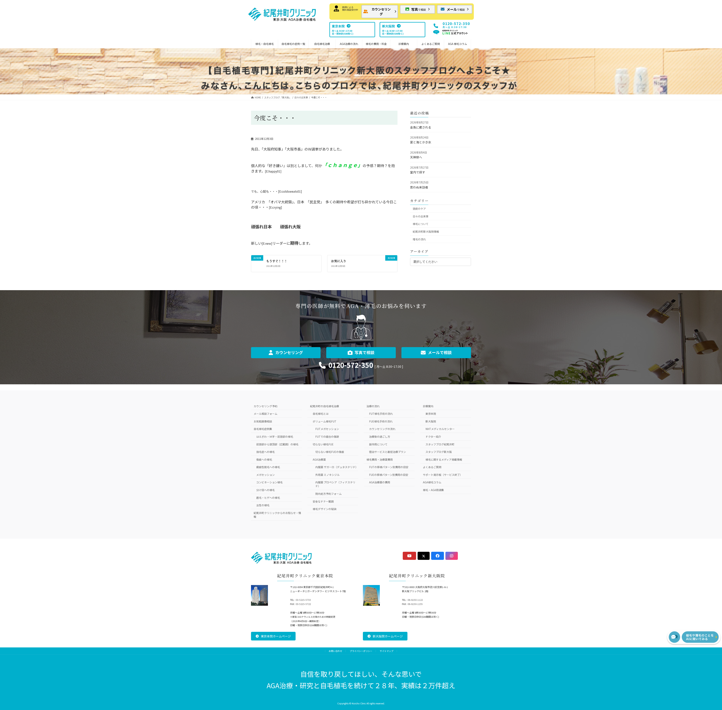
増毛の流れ (419, 239)
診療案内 (428, 406)
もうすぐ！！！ (276, 261)
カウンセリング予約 (265, 406)
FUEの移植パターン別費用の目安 (388, 475)
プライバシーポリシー (361, 650)
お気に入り (338, 261)
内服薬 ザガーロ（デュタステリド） (336, 467)
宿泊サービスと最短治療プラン (387, 452)
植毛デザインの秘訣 (324, 509)
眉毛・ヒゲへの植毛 (268, 498)
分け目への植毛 (265, 490)
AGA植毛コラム (432, 482)
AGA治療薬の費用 (379, 482)
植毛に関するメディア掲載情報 (443, 459)
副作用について (378, 444)
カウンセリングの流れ (382, 429)
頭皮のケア (419, 208)
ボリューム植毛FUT (324, 421)
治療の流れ (373, 406)
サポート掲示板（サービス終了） (442, 475)
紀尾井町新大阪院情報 (426, 231)
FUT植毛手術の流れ (381, 414)
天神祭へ (416, 157)
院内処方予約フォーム (328, 494)
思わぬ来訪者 (419, 187)
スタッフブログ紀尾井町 (439, 444)
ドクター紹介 (433, 436)
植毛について (420, 224)
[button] (379, 11)
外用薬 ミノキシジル (327, 475)
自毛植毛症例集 (263, 429)
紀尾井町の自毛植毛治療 (324, 406)
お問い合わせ (335, 650)
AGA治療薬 (319, 459)
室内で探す (417, 172)
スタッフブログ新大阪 (438, 452)
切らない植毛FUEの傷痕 (329, 452)
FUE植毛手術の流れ (381, 421)
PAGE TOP (702, 684)
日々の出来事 (420, 216)
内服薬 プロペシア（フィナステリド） (335, 484)
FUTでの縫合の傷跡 (327, 436)
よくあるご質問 (432, 467)
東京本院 (430, 414)
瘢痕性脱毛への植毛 (268, 467)
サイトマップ (386, 650)
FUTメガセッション (327, 429)
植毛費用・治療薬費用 (379, 459)
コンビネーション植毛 (269, 482)
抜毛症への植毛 (265, 452)
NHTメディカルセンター (440, 429)
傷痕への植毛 (264, 459)
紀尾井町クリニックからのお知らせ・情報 (277, 514)
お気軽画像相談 (263, 421)
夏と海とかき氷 (420, 142)
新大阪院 (430, 421)
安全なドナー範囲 (323, 501)
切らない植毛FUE (323, 444)
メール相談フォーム (265, 414)
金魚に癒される (420, 127)
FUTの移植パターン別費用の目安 (388, 467)
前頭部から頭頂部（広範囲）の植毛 (277, 444)
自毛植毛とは (320, 414)
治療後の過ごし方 (379, 436)
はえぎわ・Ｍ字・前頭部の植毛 (274, 436)
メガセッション (265, 475)
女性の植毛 (262, 505)
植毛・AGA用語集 (433, 490)
